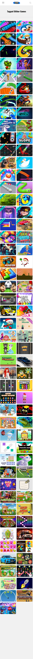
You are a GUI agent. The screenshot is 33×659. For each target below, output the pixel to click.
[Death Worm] (8, 163)
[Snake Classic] (24, 200)
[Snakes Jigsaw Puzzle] (8, 200)
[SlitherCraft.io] (24, 126)
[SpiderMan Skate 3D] (24, 101)
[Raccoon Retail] (8, 113)
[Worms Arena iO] (24, 39)
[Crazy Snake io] (8, 212)
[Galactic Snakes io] (8, 51)
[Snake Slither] (8, 187)
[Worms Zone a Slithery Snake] (8, 138)
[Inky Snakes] (8, 88)
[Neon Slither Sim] (24, 113)
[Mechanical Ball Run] (8, 175)
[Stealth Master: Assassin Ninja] (24, 64)
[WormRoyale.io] (24, 88)
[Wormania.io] (24, 150)
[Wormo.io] (8, 150)
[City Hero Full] (24, 212)
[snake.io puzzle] (24, 187)
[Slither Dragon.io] (8, 39)
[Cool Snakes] (8, 64)
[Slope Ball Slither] (24, 138)
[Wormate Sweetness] (8, 237)
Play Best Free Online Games (16, 3)
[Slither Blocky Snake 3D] (24, 76)
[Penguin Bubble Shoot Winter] (24, 27)
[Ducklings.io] (24, 163)
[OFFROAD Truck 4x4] (24, 225)
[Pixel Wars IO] (8, 225)
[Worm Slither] (24, 175)
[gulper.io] (8, 101)
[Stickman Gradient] (8, 76)
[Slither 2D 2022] (8, 27)
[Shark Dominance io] (8, 126)
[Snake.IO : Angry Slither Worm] (24, 51)
